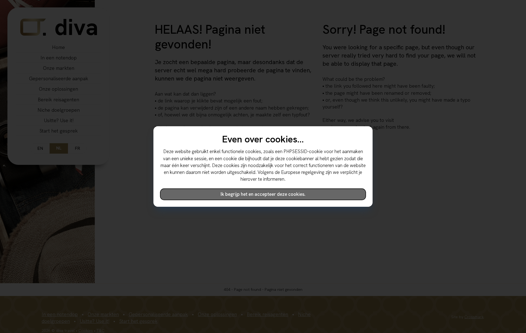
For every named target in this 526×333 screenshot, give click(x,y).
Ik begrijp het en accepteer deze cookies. (263, 194)
